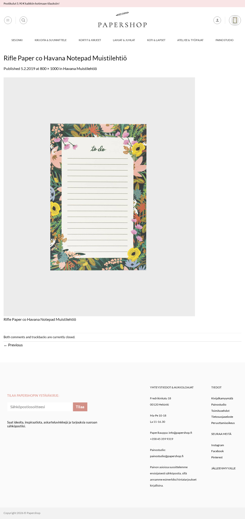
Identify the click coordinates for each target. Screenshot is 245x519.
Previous (13, 344)
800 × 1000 (49, 68)
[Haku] (23, 20)
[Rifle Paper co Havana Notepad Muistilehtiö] (99, 196)
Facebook (217, 451)
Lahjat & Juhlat (124, 40)
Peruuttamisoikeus (223, 423)
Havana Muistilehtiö (80, 68)
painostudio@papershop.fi (167, 456)
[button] (8, 20)
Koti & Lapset (156, 40)
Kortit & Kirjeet (90, 40)
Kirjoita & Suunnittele (51, 40)
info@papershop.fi (180, 432)
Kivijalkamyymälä (222, 398)
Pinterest (217, 457)
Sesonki (17, 40)
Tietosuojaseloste (222, 416)
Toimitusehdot (220, 410)
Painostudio (225, 40)
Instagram (217, 445)
